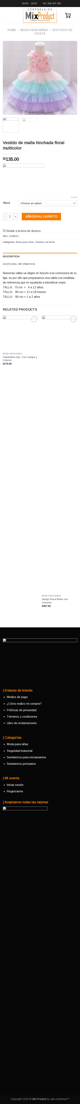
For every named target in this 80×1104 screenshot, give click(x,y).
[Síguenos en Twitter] (18, 679)
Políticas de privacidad (21, 710)
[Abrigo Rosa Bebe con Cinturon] (59, 454)
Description (11, 256)
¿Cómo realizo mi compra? (24, 703)
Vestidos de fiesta (45, 242)
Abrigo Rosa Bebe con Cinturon (55, 601)
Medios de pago (17, 697)
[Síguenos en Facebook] (6, 679)
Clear (74, 197)
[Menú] (5, 15)
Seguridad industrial (19, 750)
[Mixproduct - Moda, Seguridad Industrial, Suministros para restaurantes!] (40, 15)
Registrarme (15, 791)
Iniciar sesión (15, 784)
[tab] (40, 256)
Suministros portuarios (21, 763)
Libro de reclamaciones (22, 723)
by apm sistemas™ (58, 1099)
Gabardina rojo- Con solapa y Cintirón (20, 359)
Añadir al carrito (41, 216)
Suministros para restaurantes (26, 757)
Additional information (19, 264)
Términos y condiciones (22, 716)
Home (11, 30)
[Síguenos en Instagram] (12, 679)
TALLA (6, 203)
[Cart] (68, 15)
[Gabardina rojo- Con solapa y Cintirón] (20, 333)
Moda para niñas (34, 30)
